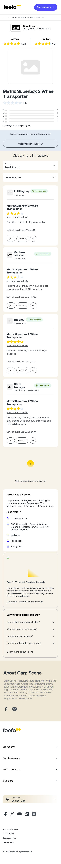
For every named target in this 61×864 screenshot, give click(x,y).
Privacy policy (8, 834)
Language (16, 797)
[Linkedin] (27, 814)
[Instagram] (34, 814)
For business (44, 7)
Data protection (9, 838)
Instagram (16, 546)
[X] (12, 814)
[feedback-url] (15, 213)
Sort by (8, 164)
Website (15, 535)
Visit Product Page (28, 143)
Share (21, 238)
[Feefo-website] (12, 7)
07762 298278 (19, 518)
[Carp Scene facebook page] (6, 709)
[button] (30, 165)
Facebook (16, 540)
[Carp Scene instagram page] (14, 709)
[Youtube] (19, 814)
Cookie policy (8, 842)
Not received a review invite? (30, 481)
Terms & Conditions (11, 829)
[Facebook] (5, 814)
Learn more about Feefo (20, 651)
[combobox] (30, 165)
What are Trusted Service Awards (25, 601)
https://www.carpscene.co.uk (37, 28)
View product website (17, 217)
